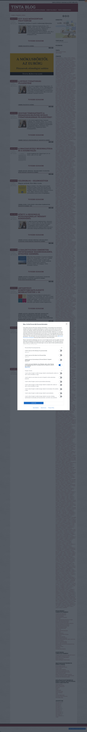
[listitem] (43, 347)
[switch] (60, 351)
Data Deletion (36, 407)
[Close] (67, 324)
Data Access (43, 407)
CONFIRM (33, 403)
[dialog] (43, 366)
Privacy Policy (51, 407)
